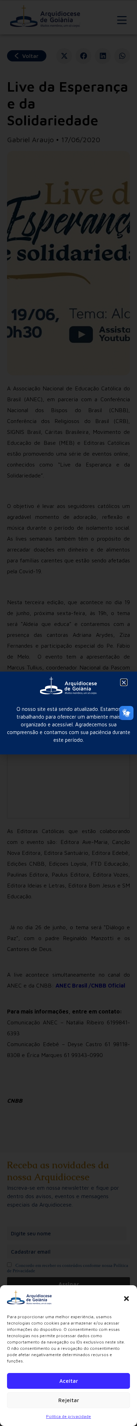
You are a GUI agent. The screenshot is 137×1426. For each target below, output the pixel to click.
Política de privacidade (68, 1416)
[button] (126, 1298)
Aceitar (68, 1381)
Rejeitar (68, 1400)
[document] (68, 713)
